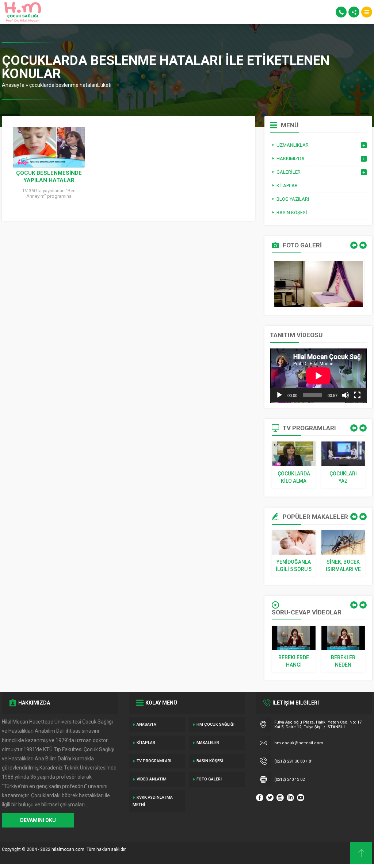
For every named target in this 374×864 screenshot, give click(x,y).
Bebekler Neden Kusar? (343, 661)
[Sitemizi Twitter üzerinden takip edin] (270, 797)
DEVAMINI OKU (38, 820)
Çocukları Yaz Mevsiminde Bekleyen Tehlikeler (343, 478)
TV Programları (154, 761)
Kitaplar (146, 742)
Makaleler (207, 742)
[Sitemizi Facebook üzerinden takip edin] (259, 797)
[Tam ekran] (357, 395)
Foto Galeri (209, 779)
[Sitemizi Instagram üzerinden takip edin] (280, 797)
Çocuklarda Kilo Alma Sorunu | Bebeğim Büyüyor (294, 478)
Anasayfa (13, 85)
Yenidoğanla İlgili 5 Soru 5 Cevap (294, 566)
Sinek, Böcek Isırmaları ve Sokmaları (343, 566)
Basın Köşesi (209, 761)
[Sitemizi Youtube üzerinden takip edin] (300, 797)
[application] (318, 375)
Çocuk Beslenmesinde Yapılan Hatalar (49, 177)
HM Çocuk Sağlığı (215, 724)
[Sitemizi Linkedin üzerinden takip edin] (290, 797)
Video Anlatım (152, 779)
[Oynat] (279, 395)
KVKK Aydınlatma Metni (153, 801)
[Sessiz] (345, 395)
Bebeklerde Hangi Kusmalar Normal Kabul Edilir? (293, 661)
